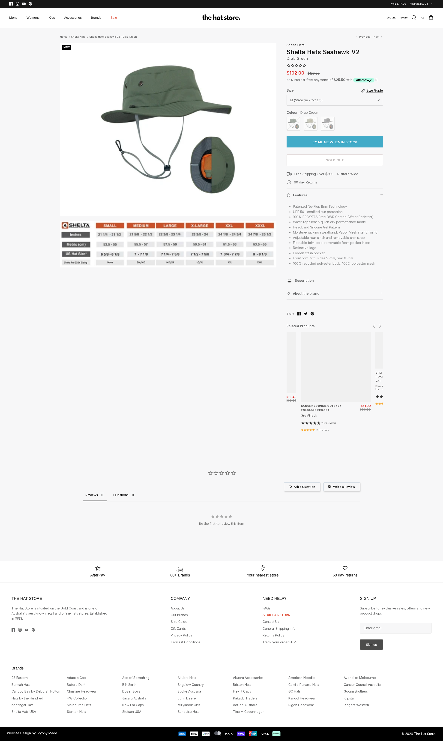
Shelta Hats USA (24, 712)
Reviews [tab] (91, 495)
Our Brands (179, 615)
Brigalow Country (191, 685)
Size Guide (179, 622)
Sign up (371, 644)
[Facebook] (11, 4)
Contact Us (271, 622)
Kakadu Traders (245, 698)
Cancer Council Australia (362, 685)
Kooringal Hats (22, 705)
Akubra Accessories (248, 678)
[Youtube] (24, 4)
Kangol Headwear (302, 698)
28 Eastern (20, 678)
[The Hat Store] (221, 17)
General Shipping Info (279, 628)
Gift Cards (178, 628)
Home (63, 36)
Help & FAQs (398, 3)
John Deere (187, 698)
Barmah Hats (21, 685)
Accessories (73, 17)
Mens (13, 17)
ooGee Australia (245, 705)
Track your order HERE (280, 642)
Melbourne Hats (79, 705)
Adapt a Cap (76, 678)
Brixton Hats (242, 685)
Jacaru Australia (134, 698)
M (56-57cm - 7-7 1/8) (306, 100)
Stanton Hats (76, 712)
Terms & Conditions (185, 642)
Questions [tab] (121, 495)
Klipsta (349, 698)
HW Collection (78, 698)
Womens (33, 17)
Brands (96, 17)
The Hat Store (424, 734)
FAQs (266, 608)
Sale (114, 17)
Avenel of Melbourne (360, 678)
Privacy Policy (181, 635)
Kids (52, 17)
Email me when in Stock (335, 142)
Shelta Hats (78, 36)
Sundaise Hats (188, 712)
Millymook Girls (189, 705)
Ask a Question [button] (304, 487)
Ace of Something (136, 678)
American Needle (301, 678)
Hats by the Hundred (27, 698)
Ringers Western (356, 705)
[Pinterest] (30, 4)
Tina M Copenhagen (248, 712)
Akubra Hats (187, 678)
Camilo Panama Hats (303, 685)
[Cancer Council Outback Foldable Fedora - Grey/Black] (336, 367)
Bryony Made (47, 733)
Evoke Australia (189, 691)
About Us (178, 608)
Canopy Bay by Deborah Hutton (36, 691)
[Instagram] (17, 4)
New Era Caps (133, 705)
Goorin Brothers (356, 691)
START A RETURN (276, 615)
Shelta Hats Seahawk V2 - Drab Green (113, 36)
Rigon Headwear (301, 705)
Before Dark (76, 685)
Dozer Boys (131, 691)
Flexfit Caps (242, 691)
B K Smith (129, 685)
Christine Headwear (82, 691)
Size (290, 90)
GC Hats (294, 691)
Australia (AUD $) (419, 3)
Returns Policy (273, 635)
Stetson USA (131, 712)
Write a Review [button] (344, 487)
